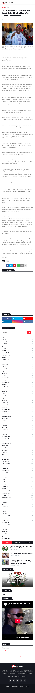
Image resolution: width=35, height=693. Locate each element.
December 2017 (17, 522)
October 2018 (17, 520)
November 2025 (17, 357)
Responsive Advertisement (17, 657)
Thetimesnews (6, 648)
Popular (6, 542)
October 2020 (17, 495)
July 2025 (17, 366)
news (7, 7)
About (13, 690)
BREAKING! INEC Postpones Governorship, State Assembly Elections (21, 547)
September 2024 (17, 389)
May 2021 (17, 479)
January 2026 (17, 353)
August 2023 (17, 418)
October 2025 (17, 359)
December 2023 (17, 409)
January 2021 (17, 488)
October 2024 (17, 387)
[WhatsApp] (18, 265)
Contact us (20, 690)
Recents (17, 542)
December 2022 (17, 436)
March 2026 (17, 348)
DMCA (26, 690)
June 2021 (17, 477)
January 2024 (17, 407)
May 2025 (17, 371)
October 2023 (17, 414)
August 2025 (17, 364)
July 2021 (17, 475)
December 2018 (17, 516)
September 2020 (17, 497)
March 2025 (17, 375)
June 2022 (17, 450)
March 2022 (17, 457)
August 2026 (17, 337)
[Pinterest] (14, 265)
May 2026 (17, 344)
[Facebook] (7, 265)
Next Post (30, 310)
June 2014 (17, 534)
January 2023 (17, 434)
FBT (27, 687)
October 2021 (17, 468)
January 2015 (17, 529)
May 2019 (17, 511)
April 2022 (17, 454)
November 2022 (17, 439)
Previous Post (6, 310)
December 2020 (17, 491)
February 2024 (17, 405)
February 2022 (17, 459)
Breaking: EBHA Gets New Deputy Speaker (21, 553)
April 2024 (17, 400)
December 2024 (17, 382)
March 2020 (17, 507)
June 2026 (17, 341)
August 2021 (17, 473)
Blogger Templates (18, 687)
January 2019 (17, 513)
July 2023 (17, 420)
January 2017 (17, 527)
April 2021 (17, 482)
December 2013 (17, 538)
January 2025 (17, 380)
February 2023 (17, 432)
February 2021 (17, 486)
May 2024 (17, 398)
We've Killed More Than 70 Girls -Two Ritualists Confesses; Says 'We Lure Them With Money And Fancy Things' (21, 562)
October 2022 (17, 441)
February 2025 (17, 378)
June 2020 (17, 500)
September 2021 (17, 470)
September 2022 (17, 443)
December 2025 (17, 355)
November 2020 (17, 493)
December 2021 (17, 463)
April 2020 (17, 504)
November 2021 (17, 466)
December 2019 (17, 509)
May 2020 (17, 502)
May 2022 (17, 452)
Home (3, 7)
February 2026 (17, 350)
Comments (28, 542)
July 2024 (17, 393)
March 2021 (17, 484)
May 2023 (17, 425)
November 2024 (17, 384)
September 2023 (17, 416)
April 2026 (17, 346)
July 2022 (17, 448)
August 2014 (17, 531)
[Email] (22, 265)
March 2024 (17, 402)
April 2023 (17, 427)
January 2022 (17, 461)
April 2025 (17, 373)
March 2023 (17, 430)
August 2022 (17, 445)
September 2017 (17, 525)
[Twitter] (11, 265)
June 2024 (17, 396)
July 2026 (17, 339)
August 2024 (17, 391)
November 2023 (17, 411)
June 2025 (17, 368)
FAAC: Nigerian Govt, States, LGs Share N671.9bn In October (16, 582)
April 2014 (17, 536)
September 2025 (17, 362)
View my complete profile (8, 650)
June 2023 (17, 423)
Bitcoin (17, 594)
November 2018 (17, 518)
